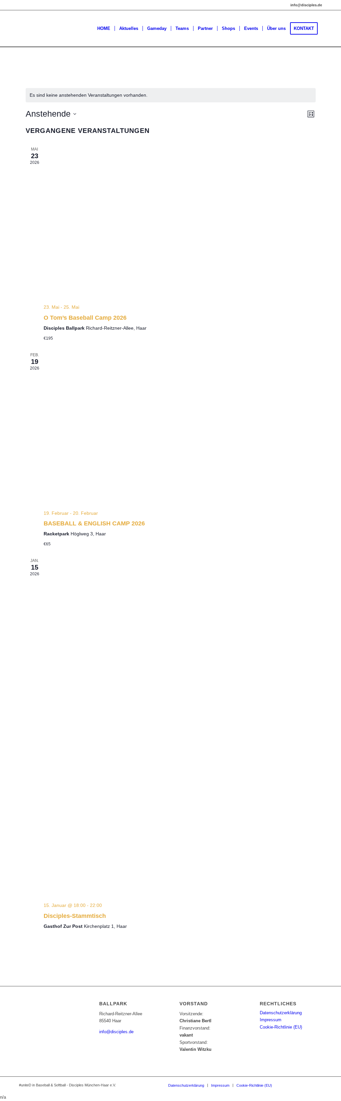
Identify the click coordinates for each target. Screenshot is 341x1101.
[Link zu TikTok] (307, 1085)
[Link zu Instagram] (287, 1085)
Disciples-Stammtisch (75, 916)
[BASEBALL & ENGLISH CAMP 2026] (180, 428)
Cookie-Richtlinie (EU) (281, 1027)
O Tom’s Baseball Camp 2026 (85, 317)
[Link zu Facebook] (297, 1085)
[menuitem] (104, 28)
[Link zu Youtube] (317, 1085)
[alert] (171, 95)
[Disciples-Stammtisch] (180, 727)
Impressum (270, 1019)
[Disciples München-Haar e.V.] (67, 28)
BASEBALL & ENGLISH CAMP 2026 (94, 523)
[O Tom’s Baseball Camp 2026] (180, 222)
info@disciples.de (116, 1031)
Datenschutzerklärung (281, 1012)
